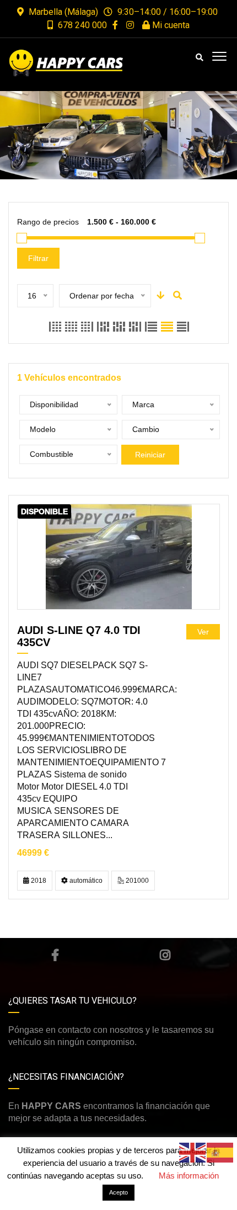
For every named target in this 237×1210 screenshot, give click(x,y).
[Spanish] (220, 1151)
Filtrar (38, 258)
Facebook (55, 955)
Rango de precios (48, 221)
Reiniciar (150, 454)
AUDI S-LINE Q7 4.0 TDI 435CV (79, 636)
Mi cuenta (170, 25)
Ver (203, 631)
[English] (193, 1151)
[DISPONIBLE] (119, 556)
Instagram (165, 955)
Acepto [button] (118, 1192)
